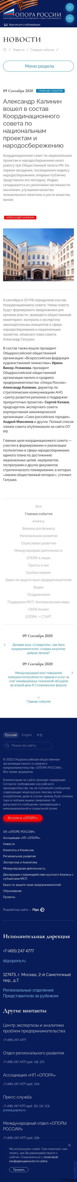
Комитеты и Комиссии (18, 850)
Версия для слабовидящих (24, 24)
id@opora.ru (14, 960)
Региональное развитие (38, 536)
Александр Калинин (20, 217)
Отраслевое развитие (38, 543)
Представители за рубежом (30, 995)
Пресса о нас (38, 565)
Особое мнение (38, 573)
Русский (11, 735)
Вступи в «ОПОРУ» (23, 818)
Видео (38, 587)
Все (38, 506)
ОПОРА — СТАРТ (38, 617)
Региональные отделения (28, 990)
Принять (19, 1169)
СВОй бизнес (38, 609)
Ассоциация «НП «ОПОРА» (21, 838)
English (27, 735)
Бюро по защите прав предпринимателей (38, 580)
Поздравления (38, 595)
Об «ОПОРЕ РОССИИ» (19, 831)
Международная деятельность (38, 551)
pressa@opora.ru (14, 1110)
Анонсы (38, 521)
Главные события (42, 49)
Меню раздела (39, 66)
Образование (12, 891)
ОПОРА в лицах (38, 558)
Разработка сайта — (21, 909)
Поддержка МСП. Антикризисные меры (38, 602)
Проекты (9, 897)
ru (70, 18)
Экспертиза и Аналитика (20, 862)
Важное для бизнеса (38, 528)
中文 (40, 735)
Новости (18, 49)
